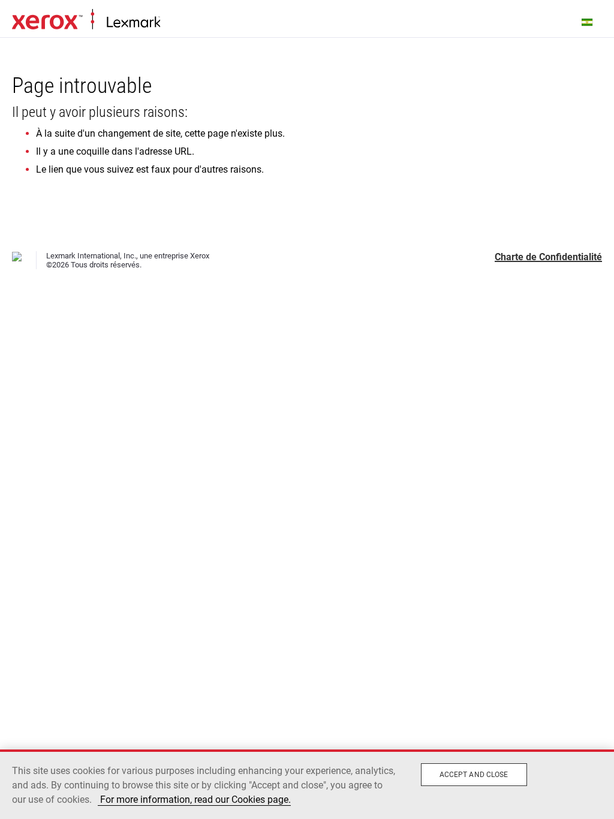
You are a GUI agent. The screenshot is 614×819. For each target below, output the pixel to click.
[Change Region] (587, 22)
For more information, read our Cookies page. (194, 799)
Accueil (86, 20)
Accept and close (474, 774)
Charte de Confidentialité (548, 257)
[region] (307, 784)
